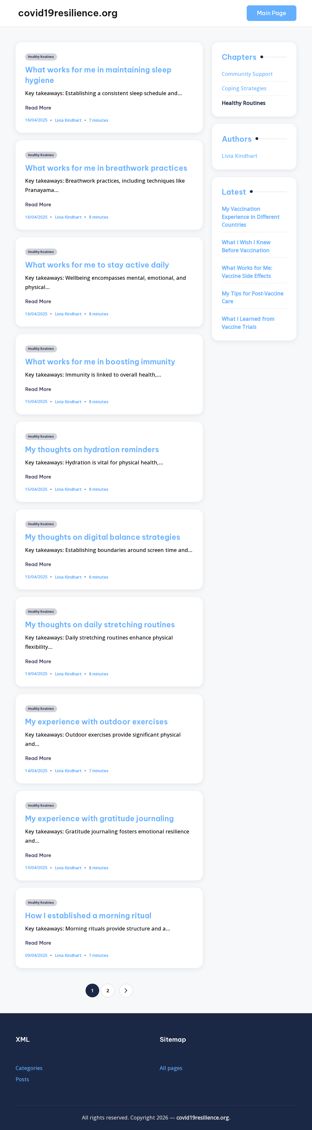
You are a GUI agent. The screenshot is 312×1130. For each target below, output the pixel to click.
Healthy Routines (41, 57)
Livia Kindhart (239, 155)
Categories (29, 1067)
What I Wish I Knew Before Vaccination (246, 246)
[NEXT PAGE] (126, 990)
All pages (171, 1067)
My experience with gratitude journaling (99, 818)
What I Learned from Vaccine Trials (248, 322)
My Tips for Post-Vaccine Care (252, 297)
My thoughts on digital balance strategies (102, 537)
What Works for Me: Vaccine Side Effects (247, 271)
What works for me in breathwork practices (106, 168)
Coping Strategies (244, 88)
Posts (22, 1079)
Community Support (247, 73)
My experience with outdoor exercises (96, 721)
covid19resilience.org (67, 13)
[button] (271, 13)
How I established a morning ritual (88, 915)
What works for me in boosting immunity (100, 361)
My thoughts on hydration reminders (92, 449)
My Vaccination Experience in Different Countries (251, 216)
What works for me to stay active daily (97, 265)
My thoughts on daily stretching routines (100, 624)
